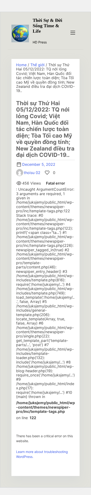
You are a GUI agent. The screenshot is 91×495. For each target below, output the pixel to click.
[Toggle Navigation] (73, 32)
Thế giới (37, 64)
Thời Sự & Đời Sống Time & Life (47, 26)
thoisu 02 (32, 172)
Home (21, 64)
